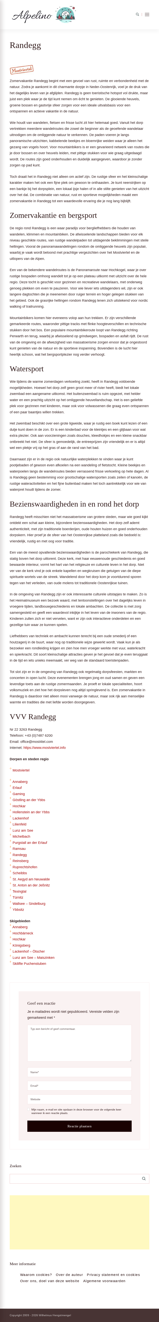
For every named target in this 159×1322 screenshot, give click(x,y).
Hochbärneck (23, 933)
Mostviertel (21, 770)
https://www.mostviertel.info (44, 748)
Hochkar (19, 806)
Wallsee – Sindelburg (29, 904)
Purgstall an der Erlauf (30, 843)
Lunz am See (23, 830)
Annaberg (20, 782)
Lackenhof (21, 818)
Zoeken (15, 1166)
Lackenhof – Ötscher (29, 951)
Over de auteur (69, 1275)
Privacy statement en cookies (113, 1275)
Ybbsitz (18, 910)
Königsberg (21, 945)
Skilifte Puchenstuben (29, 964)
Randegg (20, 855)
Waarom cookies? (36, 1275)
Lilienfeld (19, 824)
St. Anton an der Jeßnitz (31, 885)
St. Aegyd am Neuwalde (31, 879)
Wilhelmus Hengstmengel (55, 1315)
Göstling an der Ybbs (29, 800)
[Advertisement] (79, 1222)
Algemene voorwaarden (104, 1281)
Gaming (19, 794)
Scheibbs (20, 873)
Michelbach (21, 836)
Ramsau (19, 849)
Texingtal (19, 891)
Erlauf (17, 788)
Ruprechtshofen (25, 867)
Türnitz (18, 897)
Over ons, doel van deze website (49, 1281)
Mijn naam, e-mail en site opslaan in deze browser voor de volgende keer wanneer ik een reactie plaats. (76, 1111)
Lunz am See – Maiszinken (33, 958)
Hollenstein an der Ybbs (31, 812)
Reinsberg (21, 861)
